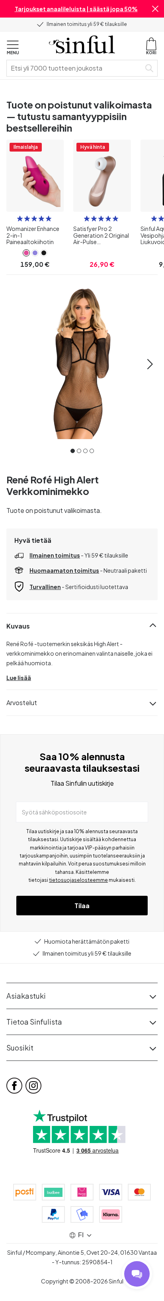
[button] (155, 9)
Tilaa (82, 905)
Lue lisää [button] (18, 677)
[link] (26, 252)
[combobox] (75, 68)
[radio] (20, 218)
